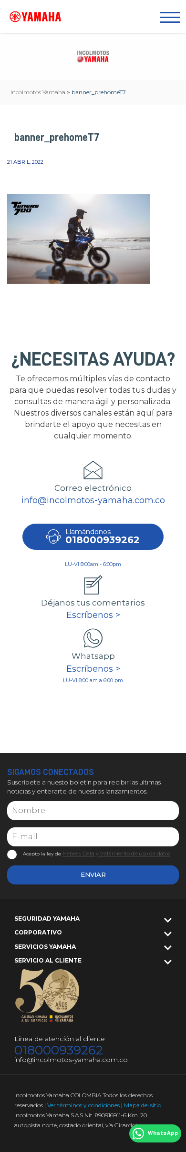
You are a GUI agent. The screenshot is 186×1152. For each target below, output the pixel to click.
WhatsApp (163, 1133)
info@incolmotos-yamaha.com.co (93, 500)
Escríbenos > (93, 615)
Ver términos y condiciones (83, 1105)
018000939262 (58, 1050)
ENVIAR (93, 874)
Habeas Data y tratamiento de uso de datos (116, 853)
